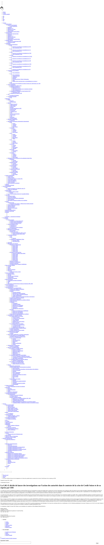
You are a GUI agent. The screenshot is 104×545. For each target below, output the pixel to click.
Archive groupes (11, 219)
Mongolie (9, 461)
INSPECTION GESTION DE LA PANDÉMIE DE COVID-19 (25, 81)
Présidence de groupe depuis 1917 (16, 220)
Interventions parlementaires (18, 358)
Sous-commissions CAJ (17, 51)
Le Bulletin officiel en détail (13, 191)
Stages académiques (11, 429)
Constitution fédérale (16, 304)
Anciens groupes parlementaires (16, 222)
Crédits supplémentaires (17, 295)
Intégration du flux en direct (15, 271)
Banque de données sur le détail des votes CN (16, 188)
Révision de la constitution (18, 306)
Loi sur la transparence (9, 431)
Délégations (7, 98)
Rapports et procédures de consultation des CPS (22, 66)
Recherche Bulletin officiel (10, 210)
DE (3, 16)
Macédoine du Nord (11, 462)
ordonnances (15, 307)
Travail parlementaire (7, 186)
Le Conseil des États (16, 325)
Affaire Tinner (13, 106)
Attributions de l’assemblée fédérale (14, 288)
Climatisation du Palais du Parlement (15, 280)
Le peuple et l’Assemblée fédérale (16, 348)
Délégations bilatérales (9, 452)
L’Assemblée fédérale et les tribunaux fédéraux (19, 359)
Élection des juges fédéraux (18, 312)
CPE (11, 45)
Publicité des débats (16, 351)
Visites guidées (10, 405)
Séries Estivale (8, 435)
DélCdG (9, 103)
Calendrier (14, 124)
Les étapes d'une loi (14, 396)
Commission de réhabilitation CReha (17, 239)
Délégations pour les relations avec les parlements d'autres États (20, 158)
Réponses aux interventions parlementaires (16, 198)
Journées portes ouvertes (12, 410)
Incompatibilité (15, 384)
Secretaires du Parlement (12, 278)
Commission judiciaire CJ (15, 86)
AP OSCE (12, 152)
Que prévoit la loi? (16, 241)
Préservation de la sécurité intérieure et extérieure (19, 313)
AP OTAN (12, 144)
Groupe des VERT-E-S (12, 180)
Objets (9, 267)
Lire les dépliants (11, 199)
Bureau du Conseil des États (13, 33)
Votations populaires (9, 414)
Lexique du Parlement (9, 385)
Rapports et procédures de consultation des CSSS (22, 53)
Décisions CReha (16, 240)
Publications (7, 387)
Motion (14, 342)
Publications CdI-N (16, 92)
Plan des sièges (10, 30)
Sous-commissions (13, 26)
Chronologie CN (13, 225)
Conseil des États (8, 32)
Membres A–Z (10, 28)
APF (11, 122)
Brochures (10, 388)
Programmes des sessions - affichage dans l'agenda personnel (21, 203)
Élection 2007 (15, 247)
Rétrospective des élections (13, 243)
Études (9, 390)
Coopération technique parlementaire (12, 458)
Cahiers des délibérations (12, 416)
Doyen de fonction (16, 317)
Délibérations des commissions (18, 399)
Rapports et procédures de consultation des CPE (22, 46)
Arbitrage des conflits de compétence (17, 289)
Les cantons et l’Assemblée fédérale (17, 361)
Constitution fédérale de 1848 (18, 400)
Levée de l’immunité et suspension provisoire (21, 356)
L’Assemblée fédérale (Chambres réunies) (18, 328)
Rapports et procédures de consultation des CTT (22, 58)
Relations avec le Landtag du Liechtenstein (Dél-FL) (18, 457)
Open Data (10, 270)
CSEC (11, 62)
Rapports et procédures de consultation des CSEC (22, 64)
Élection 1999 (15, 245)
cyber (11, 115)
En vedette (7, 421)
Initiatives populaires (16, 354)
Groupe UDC (10, 176)
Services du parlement (14, 346)
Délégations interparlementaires (11, 443)
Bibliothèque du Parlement (10, 417)
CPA (9, 94)
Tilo (8, 282)
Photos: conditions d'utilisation (13, 425)
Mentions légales (8, 527)
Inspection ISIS (13, 109)
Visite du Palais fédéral (9, 404)
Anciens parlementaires (12, 228)
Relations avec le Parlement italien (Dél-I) (16, 456)
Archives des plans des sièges (15, 223)
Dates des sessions (11, 206)
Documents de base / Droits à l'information (21, 79)
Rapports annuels (13, 118)
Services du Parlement (9, 272)
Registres (7, 466)
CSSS (11, 52)
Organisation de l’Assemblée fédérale (15, 315)
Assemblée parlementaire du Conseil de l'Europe (17, 449)
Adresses (7, 184)
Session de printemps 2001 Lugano (19, 232)
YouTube (11, 538)
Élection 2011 (15, 249)
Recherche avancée (11, 42)
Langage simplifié (6, 14)
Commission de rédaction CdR (16, 93)
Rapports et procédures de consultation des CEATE (22, 56)
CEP (11, 82)
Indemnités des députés (9, 185)
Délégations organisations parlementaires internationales (18, 121)
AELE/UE (12, 127)
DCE (11, 133)
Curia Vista (7, 194)
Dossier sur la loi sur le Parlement (16, 395)
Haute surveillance (13, 301)
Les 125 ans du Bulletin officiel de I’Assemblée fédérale (18, 193)
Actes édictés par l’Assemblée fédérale (17, 335)
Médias (6, 412)
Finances (11, 291)
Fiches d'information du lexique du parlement (16, 386)
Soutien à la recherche (12, 418)
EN (3, 20)
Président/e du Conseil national (18, 321)
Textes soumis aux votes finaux (14, 204)
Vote (13, 377)
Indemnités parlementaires (15, 365)
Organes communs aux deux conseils (17, 330)
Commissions (7, 43)
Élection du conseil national (18, 350)
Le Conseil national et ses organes (16, 316)
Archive (6, 218)
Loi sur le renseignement (14, 113)
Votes (6, 187)
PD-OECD (10, 451)
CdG (11, 73)
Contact (4, 13)
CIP (11, 68)
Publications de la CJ (16, 87)
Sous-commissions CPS (17, 67)
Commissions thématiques (13, 44)
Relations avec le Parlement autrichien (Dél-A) (16, 454)
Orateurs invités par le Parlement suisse (15, 434)
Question (14, 338)
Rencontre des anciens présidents (16, 227)
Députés (9, 364)
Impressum (7, 526)
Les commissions (16, 319)
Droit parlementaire (11, 394)
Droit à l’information (16, 372)
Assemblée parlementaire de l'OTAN (15, 450)
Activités (14, 125)
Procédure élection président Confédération (18, 264)
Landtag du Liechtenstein (15, 169)
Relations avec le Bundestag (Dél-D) (15, 453)
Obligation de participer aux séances (19, 374)
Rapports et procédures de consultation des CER (22, 60)
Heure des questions (16, 339)
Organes (4, 22)
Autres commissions (11, 84)
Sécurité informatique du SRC (16, 108)
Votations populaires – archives (14, 415)
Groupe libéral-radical (12, 179)
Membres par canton (11, 29)
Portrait (14, 123)
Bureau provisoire (16, 322)
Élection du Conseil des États (15, 252)
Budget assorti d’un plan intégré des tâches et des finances (23, 296)
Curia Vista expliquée (12, 197)
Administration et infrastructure (14, 345)
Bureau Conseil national (12, 25)
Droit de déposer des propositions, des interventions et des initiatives (25, 369)
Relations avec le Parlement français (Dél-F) (16, 455)
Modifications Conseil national (13, 31)
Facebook (7, 538)
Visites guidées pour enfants (13, 409)
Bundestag (12, 159)
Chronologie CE (13, 226)
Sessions (7, 201)
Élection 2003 (15, 246)
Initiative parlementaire (17, 343)
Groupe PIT (12, 120)
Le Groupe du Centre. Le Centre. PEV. (15, 178)
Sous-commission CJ (16, 90)
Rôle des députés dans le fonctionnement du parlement (20, 367)
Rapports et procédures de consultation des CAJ (22, 49)
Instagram (15, 538)
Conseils (9, 266)
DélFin (9, 99)
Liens (14, 80)
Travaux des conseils (14, 332)
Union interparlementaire (12, 445)
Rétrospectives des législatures (13, 229)
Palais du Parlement (9, 279)
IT (3, 18)
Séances (9, 268)
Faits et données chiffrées (10, 265)
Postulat (14, 344)
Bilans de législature (11, 269)
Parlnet (4, 12)
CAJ (11, 48)
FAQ (9, 465)
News (6, 420)
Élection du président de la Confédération (20, 310)
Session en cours (11, 202)
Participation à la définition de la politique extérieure (20, 299)
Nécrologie (10, 242)
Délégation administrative (12, 119)
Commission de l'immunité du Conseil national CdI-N (20, 91)
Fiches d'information (11, 389)
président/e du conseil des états (18, 326)
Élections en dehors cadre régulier (19, 253)
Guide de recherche (9, 422)
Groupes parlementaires (9, 175)
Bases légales (15, 126)
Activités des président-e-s (10, 439)
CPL (11, 97)
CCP (11, 236)
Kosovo (9, 463)
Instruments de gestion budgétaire (19, 293)
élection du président (14, 260)
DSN (11, 237)
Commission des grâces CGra (15, 85)
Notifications (7, 423)
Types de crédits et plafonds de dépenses (20, 294)
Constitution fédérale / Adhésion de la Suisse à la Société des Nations (26, 402)
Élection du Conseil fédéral (15, 262)
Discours (7, 432)
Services (4, 403)
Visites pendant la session (12, 408)
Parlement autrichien (14, 172)
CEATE (11, 55)
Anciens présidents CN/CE (13, 224)
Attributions (15, 77)
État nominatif (12, 230)
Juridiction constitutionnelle (18, 360)
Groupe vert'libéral (11, 181)
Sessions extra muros (14, 231)
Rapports (14, 78)
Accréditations (10, 413)
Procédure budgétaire (17, 292)
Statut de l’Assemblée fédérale (13, 347)
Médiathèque (7, 424)
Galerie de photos (8, 525)
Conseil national (8, 24)
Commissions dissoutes (12, 235)
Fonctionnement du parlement (13, 331)
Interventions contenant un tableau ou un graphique (17, 200)
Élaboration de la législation (18, 305)
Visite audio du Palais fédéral (13, 411)
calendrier (14, 148)
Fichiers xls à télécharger (12, 189)
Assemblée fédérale (9, 40)
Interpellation (15, 341)
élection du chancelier (14, 263)
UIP (11, 139)
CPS (11, 65)
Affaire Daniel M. (13, 105)
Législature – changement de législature (12, 216)
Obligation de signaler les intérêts (19, 383)
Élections (7, 212)
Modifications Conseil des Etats (14, 39)
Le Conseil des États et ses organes (16, 323)
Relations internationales (7, 438)
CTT (11, 57)
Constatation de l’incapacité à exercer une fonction (22, 357)
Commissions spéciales (12, 96)
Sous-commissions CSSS (17, 54)
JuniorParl (7, 534)
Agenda (6, 524)
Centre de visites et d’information (11, 436)
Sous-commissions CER (17, 61)
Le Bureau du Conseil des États (18, 324)
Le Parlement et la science (13, 285)
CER (11, 59)
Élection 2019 (15, 251)
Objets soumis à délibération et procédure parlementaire (18, 334)
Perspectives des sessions (12, 207)
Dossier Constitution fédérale (15, 397)
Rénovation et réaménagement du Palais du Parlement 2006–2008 (20, 283)
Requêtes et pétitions (16, 349)
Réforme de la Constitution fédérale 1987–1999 (22, 398)
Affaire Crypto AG (13, 104)
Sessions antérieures (11, 205)
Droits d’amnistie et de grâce (15, 298)
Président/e (10, 27)
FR (3, 17)
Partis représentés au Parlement (13, 183)
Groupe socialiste (11, 177)
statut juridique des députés (15, 378)
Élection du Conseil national (15, 244)
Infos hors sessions (11, 407)
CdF (11, 71)
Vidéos (14, 138)
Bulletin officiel (8, 190)
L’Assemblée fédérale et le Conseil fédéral (18, 355)
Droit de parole (15, 375)
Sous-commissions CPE (17, 47)
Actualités (7, 522)
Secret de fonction (16, 368)
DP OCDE (12, 149)
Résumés (9, 209)
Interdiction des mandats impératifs (19, 381)
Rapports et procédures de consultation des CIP (21, 69)
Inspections (12, 117)
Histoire (11, 192)
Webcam (9, 426)
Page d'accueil (5, 475)
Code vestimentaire (16, 373)
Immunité (14, 379)
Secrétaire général (11, 273)
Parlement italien (13, 165)
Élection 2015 (15, 250)
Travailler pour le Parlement (13, 276)
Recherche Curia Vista (9, 211)
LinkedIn (3, 538)
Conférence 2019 (13, 111)
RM (3, 19)
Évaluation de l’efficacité (15, 290)
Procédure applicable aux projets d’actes (17, 336)
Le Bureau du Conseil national (18, 318)
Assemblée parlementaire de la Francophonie (16, 447)
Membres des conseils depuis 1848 (14, 41)
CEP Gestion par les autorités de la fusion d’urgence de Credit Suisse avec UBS (25, 83)
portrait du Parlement (9, 286)
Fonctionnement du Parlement (11, 392)
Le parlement (5, 217)
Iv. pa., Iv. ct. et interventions (15, 337)
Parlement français (13, 162)
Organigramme (10, 277)
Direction (9, 275)
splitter (9, 281)
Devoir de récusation (16, 370)
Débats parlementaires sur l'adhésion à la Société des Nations (24, 401)
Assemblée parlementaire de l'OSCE (15, 448)
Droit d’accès (12, 114)
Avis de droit (12, 110)
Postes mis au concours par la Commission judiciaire (22, 88)
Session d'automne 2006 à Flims (19, 233)
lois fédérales (15, 303)
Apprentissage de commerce (13, 428)
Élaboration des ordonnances (18, 308)
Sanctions (14, 371)
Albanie (9, 460)
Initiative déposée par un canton (19, 363)
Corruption (15, 382)
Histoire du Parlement (9, 284)
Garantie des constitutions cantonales (17, 297)
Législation (12, 302)
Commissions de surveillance (13, 70)
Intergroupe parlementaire (12, 391)
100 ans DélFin (13, 101)
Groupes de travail (16, 75)
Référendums (15, 352)
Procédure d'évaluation (14, 95)
